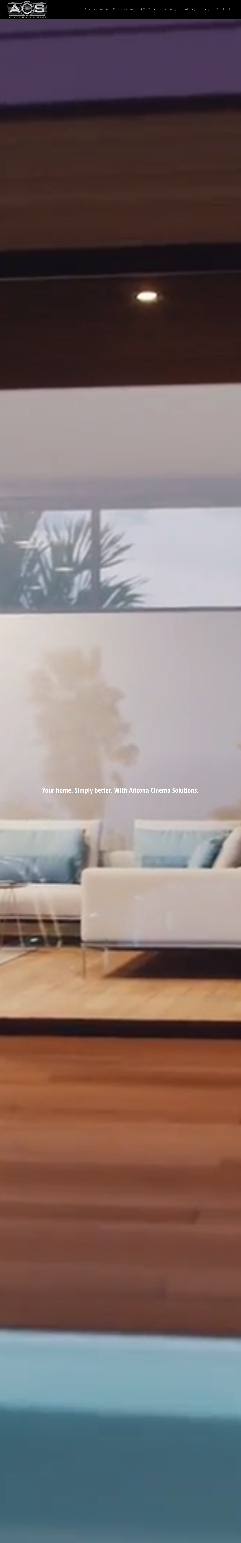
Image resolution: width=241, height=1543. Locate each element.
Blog (205, 9)
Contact (223, 9)
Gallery (189, 9)
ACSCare (148, 9)
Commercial (124, 9)
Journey (169, 9)
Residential (94, 9)
